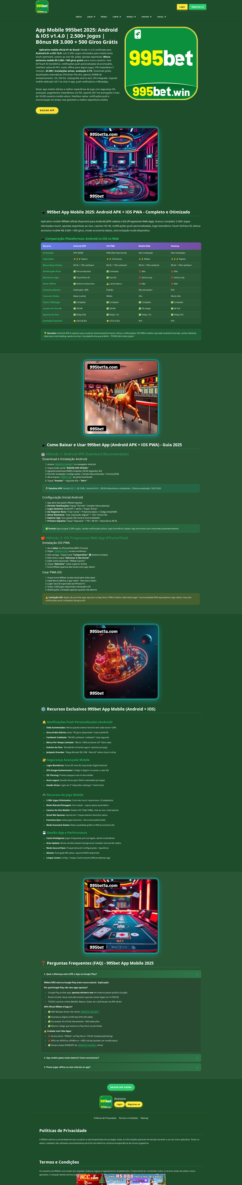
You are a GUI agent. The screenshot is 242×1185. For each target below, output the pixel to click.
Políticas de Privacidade (105, 1118)
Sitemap (144, 1118)
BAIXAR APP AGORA (121, 1087)
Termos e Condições (128, 1118)
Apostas (145, 17)
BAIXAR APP (47, 110)
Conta (115, 17)
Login (182, 7)
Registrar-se (198, 7)
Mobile (130, 17)
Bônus (104, 17)
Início (79, 17)
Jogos (90, 17)
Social (160, 17)
